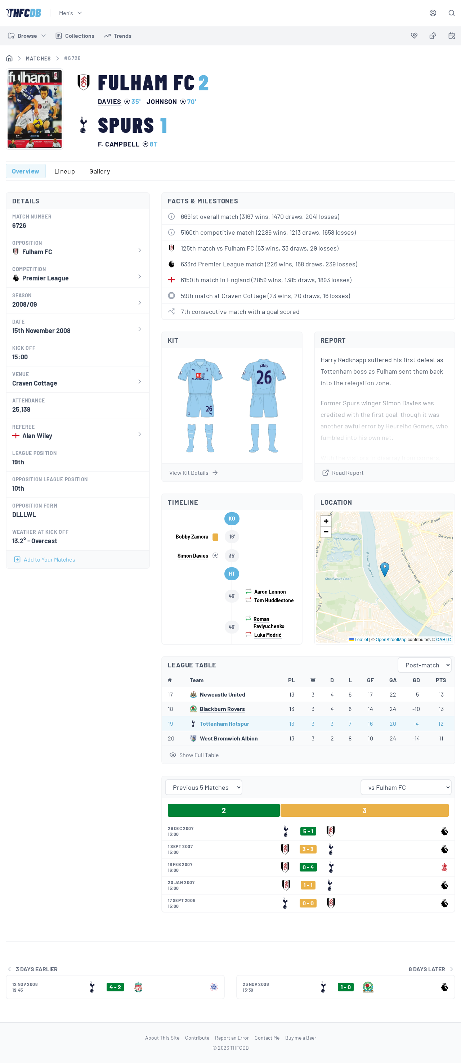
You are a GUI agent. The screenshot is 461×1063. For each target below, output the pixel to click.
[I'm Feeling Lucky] (433, 35)
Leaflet (361, 639)
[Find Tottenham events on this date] (451, 35)
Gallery (99, 171)
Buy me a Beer (300, 1038)
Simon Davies (193, 556)
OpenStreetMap (391, 639)
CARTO (443, 639)
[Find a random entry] (433, 35)
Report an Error (232, 1038)
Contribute (197, 1038)
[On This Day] (451, 36)
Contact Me (267, 1038)
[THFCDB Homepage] (23, 13)
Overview (26, 171)
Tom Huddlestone (274, 600)
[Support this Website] (414, 35)
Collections (79, 35)
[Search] (451, 12)
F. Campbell (119, 144)
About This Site (162, 1038)
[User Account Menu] (433, 12)
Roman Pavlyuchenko (269, 622)
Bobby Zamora (192, 536)
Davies (109, 101)
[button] (384, 569)
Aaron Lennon (270, 592)
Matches (38, 58)
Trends (122, 35)
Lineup (64, 171)
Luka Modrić (268, 635)
